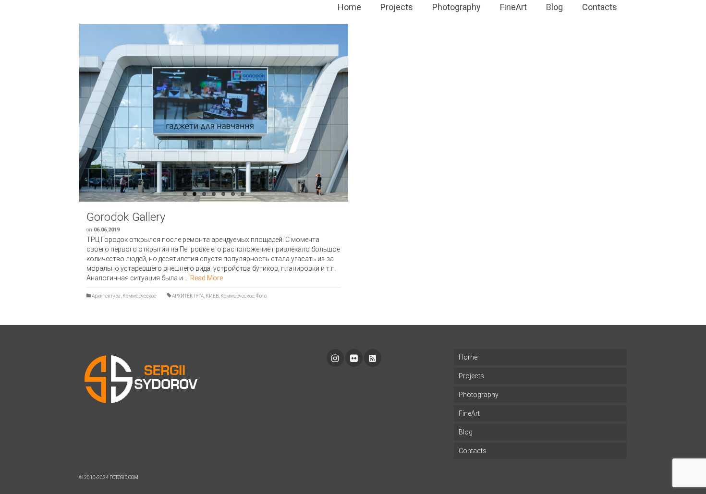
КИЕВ (212, 296)
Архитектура (106, 296)
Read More (206, 278)
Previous (74, 113)
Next (353, 113)
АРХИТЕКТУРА (188, 296)
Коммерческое (139, 296)
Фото (261, 296)
